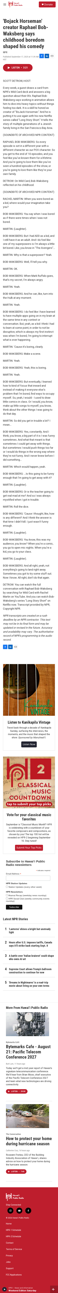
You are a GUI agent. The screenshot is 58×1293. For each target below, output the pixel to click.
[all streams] (54, 1289)
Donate (48, 4)
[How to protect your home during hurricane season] (27, 1116)
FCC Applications (14, 1275)
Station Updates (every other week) (25, 887)
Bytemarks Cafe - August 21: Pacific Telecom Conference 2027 (28, 1052)
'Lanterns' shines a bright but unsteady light (30, 930)
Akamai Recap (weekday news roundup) (27, 895)
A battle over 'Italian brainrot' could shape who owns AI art (31, 957)
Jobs (8, 1262)
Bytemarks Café (12, 1042)
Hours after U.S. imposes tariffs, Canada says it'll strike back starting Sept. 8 (30, 944)
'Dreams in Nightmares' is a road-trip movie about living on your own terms (29, 984)
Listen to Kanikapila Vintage (29, 722)
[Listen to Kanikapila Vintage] (29, 690)
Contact (9, 1243)
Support (10, 1268)
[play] (4, 1289)
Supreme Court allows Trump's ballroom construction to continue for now (30, 971)
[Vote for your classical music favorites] (29, 782)
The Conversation (13, 1134)
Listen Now (29, 744)
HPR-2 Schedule (13, 1236)
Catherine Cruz (12, 1150)
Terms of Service (14, 1249)
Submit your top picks (29, 847)
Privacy (9, 1256)
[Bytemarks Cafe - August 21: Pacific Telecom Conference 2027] (27, 1024)
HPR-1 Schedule (13, 1230)
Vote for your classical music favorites (29, 817)
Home (9, 1224)
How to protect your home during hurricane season (29, 1141)
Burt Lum (10, 1064)
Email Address (13, 873)
